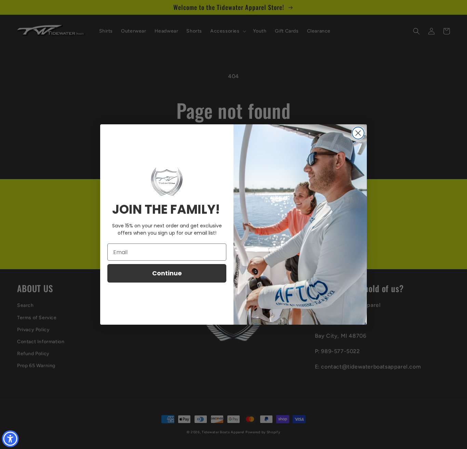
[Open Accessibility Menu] (10, 438)
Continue (167, 273)
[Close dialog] (358, 133)
